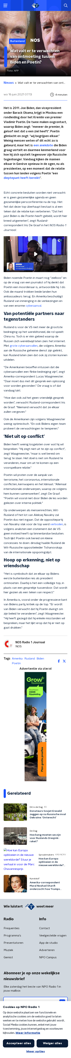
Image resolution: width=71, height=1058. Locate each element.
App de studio (48, 942)
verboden (56, 524)
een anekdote (43, 145)
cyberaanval (33, 305)
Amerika (17, 658)
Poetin (16, 663)
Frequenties (11, 928)
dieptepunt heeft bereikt (22, 178)
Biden (40, 658)
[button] (5, 5)
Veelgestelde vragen (52, 935)
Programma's (12, 935)
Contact (44, 928)
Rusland (29, 658)
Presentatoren (13, 942)
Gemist (8, 957)
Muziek (8, 950)
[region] (35, 254)
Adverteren (47, 950)
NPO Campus (48, 957)
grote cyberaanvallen (24, 345)
